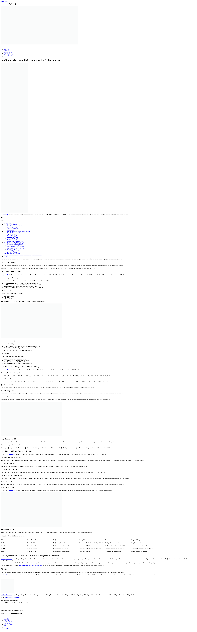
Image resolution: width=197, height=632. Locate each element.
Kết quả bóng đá (8, 52)
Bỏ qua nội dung (5, 1)
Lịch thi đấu (7, 50)
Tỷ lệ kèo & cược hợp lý (13, 245)
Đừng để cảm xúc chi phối (13, 239)
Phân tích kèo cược (11, 234)
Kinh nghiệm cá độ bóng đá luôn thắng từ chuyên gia (17, 231)
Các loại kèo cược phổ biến (10, 224)
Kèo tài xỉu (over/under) (12, 228)
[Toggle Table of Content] (2, 220)
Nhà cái (5, 56)
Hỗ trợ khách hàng (11, 249)
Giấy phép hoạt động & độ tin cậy (15, 244)
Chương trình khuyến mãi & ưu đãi (15, 248)
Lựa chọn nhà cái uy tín (12, 238)
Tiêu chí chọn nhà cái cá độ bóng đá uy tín (14, 242)
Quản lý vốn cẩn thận (12, 235)
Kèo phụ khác (10, 230)
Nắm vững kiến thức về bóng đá (15, 232)
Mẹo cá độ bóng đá (8, 55)
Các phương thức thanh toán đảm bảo (16, 246)
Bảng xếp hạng (7, 53)
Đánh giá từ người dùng (12, 252)
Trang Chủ (6, 49)
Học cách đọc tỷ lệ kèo (12, 237)
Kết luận (6, 256)
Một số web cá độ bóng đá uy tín (12, 253)
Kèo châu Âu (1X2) (12, 227)
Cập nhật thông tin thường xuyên (15, 241)
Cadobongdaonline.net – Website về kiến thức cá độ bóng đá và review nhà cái (23, 255)
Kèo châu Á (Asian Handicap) (14, 225)
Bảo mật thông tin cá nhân (13, 251)
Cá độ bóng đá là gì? (9, 223)
